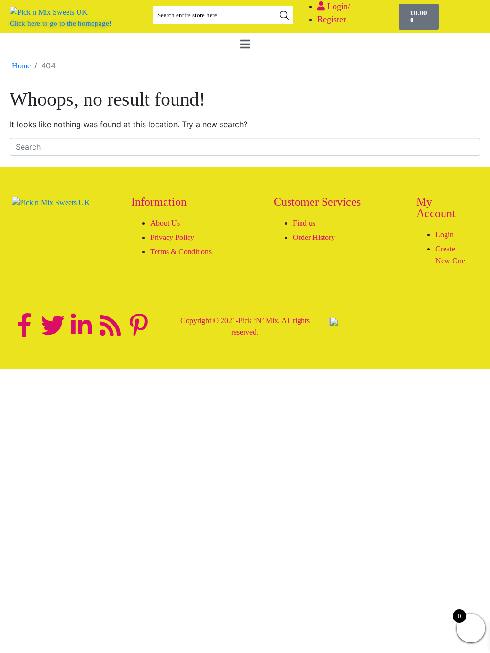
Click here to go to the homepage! (60, 23)
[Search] (284, 15)
